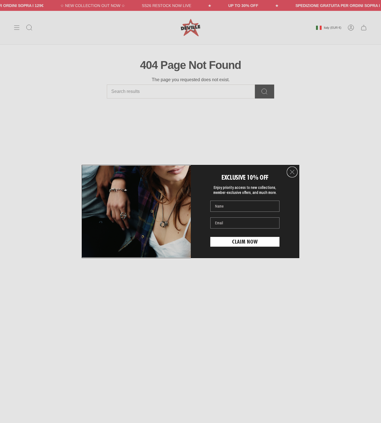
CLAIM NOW (245, 241)
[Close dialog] (292, 172)
